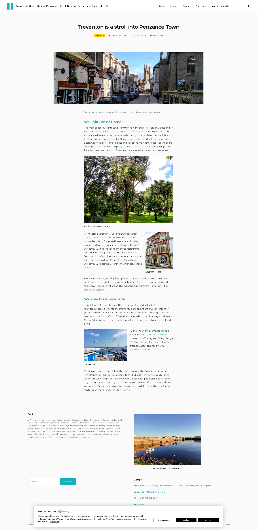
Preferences (163, 520)
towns (155, 35)
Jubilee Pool (160, 334)
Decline (186, 520)
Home (162, 6)
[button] (239, 6)
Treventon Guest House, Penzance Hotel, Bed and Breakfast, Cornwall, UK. (62, 6)
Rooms (173, 6)
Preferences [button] (54, 522)
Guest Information (221, 6)
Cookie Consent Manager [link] (47, 511)
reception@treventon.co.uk (151, 492)
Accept (208, 520)
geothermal (136, 349)
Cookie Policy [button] (110, 519)
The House (201, 6)
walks (160, 35)
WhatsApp (139, 504)
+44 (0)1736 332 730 (147, 498)
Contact (187, 6)
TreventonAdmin (119, 35)
